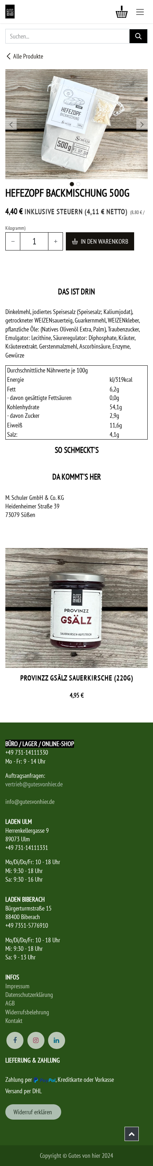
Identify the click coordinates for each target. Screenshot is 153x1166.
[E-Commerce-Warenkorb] (122, 12)
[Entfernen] (12, 241)
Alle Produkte (28, 56)
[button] (11, 124)
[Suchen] (138, 36)
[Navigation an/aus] (140, 12)
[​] (132, 1134)
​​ (33, 1112)
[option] (76, 627)
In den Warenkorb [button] (104, 241)
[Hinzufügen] (55, 241)
